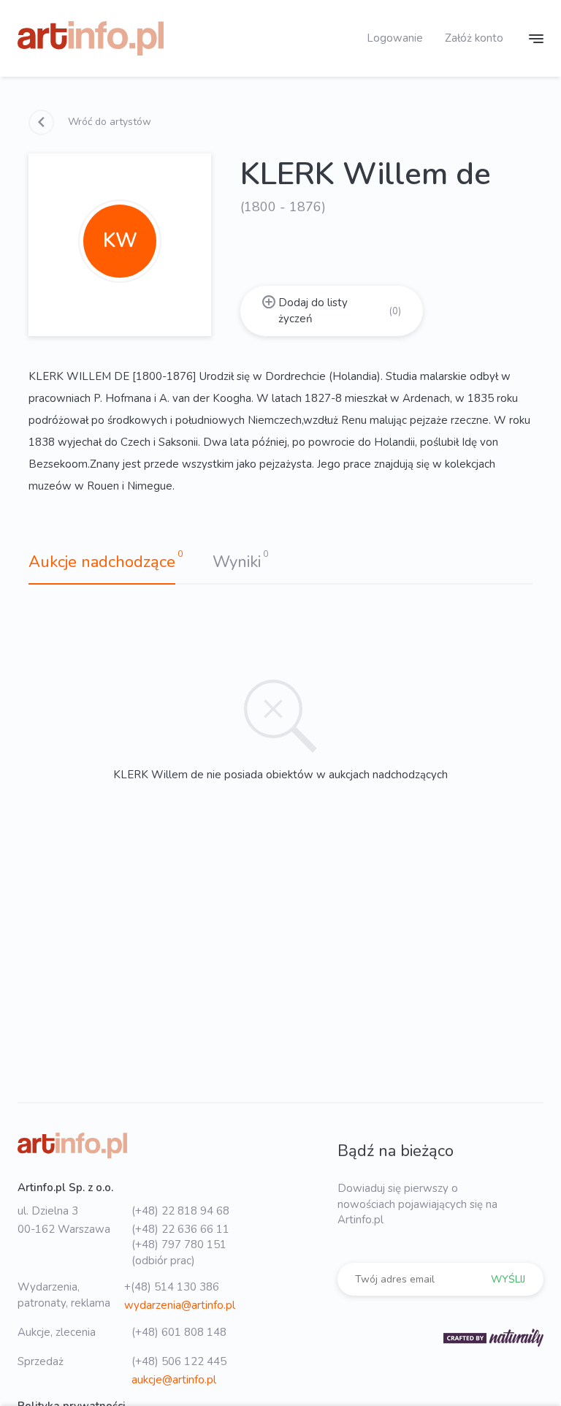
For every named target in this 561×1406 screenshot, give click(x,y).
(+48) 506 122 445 (178, 1361)
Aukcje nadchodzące (101, 562)
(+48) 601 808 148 (178, 1332)
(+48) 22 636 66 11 (180, 1229)
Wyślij (508, 1279)
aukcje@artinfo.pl (173, 1379)
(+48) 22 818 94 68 (180, 1211)
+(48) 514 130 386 (171, 1287)
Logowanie (395, 38)
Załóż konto (474, 38)
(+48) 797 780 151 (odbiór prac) (178, 1252)
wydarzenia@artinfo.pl (179, 1305)
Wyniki (237, 562)
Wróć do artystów (108, 122)
